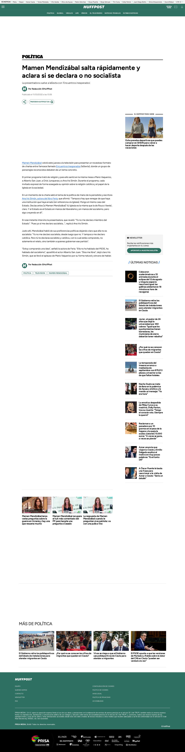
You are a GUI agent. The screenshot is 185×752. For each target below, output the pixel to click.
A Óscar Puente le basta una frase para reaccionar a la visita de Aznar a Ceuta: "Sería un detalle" (151, 473)
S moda (108, 744)
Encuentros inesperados (68, 166)
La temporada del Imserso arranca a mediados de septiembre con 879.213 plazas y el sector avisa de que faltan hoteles (150, 369)
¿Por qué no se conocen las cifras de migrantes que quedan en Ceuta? (150, 350)
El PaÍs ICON (98, 744)
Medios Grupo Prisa (41, 744)
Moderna (74, 744)
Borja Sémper (105, 2)
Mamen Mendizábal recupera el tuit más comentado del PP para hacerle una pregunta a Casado (67, 520)
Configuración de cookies (103, 686)
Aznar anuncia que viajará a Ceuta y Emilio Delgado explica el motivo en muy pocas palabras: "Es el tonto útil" (150, 453)
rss (16, 701)
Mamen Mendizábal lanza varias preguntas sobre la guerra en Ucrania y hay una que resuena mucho (36, 520)
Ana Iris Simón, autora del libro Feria (40, 198)
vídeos (84, 13)
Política (32, 57)
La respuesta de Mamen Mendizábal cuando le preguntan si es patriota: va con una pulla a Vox (97, 520)
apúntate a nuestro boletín (144, 250)
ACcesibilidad (97, 701)
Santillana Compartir (101, 736)
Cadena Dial (107, 740)
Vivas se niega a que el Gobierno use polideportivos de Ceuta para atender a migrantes (110, 656)
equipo (17, 686)
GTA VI (178, 2)
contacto (19, 694)
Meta (15, 2)
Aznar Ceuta (30, 2)
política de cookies (100, 690)
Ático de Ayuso (67, 2)
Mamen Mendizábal (32, 162)
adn (128, 736)
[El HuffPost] (94, 7)
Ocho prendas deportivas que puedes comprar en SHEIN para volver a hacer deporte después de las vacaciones (143, 144)
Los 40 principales (76, 736)
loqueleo (119, 744)
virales (69, 13)
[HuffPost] (23, 678)
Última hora (169, 7)
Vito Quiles (55, 2)
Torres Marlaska (43, 2)
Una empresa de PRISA (41, 738)
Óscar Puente (93, 2)
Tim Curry (116, 2)
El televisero (96, 13)
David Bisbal (169, 2)
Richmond (62, 744)
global (60, 13)
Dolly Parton (126, 2)
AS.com (119, 736)
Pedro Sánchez (80, 2)
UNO (81, 740)
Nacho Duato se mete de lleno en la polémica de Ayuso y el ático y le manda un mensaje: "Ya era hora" (150, 389)
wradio (88, 740)
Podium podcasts (87, 744)
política (50, 13)
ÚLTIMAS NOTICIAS (130, 13)
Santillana (87, 736)
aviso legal (97, 694)
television (40, 273)
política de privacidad (101, 697)
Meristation (131, 744)
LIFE (77, 13)
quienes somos (21, 690)
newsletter (20, 697)
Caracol (137, 736)
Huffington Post (67, 740)
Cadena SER (112, 736)
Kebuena (135, 740)
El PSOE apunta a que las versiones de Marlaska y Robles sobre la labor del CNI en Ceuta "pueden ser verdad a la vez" (148, 657)
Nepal (21, 2)
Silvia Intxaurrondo (155, 2)
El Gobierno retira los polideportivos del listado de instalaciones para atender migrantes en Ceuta (150, 305)
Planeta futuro (126, 740)
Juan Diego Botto (140, 2)
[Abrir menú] (3, 6)
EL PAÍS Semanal (116, 740)
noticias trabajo (113, 13)
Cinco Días (98, 740)
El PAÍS (63, 736)
